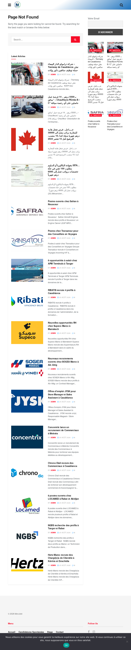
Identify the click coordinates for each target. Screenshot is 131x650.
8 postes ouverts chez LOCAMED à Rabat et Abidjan (63, 497)
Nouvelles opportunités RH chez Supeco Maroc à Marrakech (62, 325)
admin (53, 74)
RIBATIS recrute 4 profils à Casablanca (61, 291)
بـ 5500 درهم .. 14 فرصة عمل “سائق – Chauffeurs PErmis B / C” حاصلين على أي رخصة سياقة (64, 99)
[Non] (127, 641)
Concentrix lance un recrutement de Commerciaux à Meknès (63, 430)
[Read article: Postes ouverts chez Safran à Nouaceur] (27, 211)
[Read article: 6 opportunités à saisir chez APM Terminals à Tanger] (27, 270)
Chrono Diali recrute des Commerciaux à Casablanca (62, 464)
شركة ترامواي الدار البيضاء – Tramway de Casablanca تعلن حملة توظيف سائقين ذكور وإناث (63, 67)
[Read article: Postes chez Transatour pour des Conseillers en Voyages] (27, 240)
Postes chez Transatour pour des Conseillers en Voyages (63, 232)
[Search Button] (121, 5)
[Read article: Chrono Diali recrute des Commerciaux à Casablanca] (27, 472)
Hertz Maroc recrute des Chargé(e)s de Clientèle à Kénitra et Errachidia (61, 558)
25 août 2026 (64, 74)
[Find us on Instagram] (94, 632)
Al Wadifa (95, 50)
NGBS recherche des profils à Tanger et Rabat (63, 527)
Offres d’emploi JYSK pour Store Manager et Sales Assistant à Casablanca (62, 394)
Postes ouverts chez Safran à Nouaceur (63, 203)
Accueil (11, 631)
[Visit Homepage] (17, 5)
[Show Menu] (9, 5)
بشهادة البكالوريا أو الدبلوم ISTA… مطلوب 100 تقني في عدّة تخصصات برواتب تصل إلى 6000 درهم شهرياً (64, 170)
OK (66, 645)
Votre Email (93, 18)
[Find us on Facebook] (88, 632)
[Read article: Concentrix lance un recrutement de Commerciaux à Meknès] (27, 437)
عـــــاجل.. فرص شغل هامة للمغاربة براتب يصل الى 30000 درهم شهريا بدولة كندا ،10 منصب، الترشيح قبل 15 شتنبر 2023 (64, 134)
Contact (59, 631)
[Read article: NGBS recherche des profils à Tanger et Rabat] (27, 535)
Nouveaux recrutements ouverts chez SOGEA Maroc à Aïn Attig (63, 361)
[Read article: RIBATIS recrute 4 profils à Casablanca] (27, 300)
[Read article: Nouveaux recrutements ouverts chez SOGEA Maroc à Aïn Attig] (27, 368)
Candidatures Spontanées (31, 631)
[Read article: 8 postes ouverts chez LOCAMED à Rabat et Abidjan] (27, 505)
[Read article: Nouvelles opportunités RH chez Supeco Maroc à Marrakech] (27, 332)
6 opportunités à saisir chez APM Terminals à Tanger (62, 262)
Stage (50, 631)
